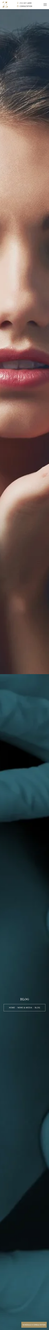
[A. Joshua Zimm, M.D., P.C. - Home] (5, 4)
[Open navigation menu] (45, 4)
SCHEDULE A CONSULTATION (34, 1324)
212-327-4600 (25, 3)
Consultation (26, 6)
